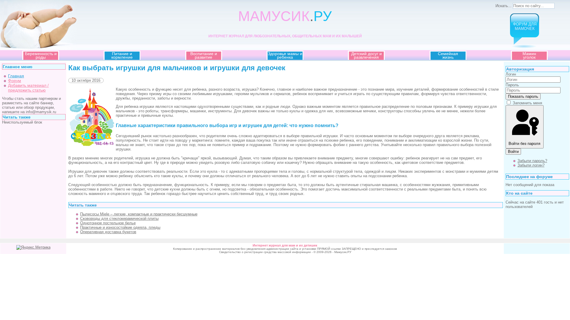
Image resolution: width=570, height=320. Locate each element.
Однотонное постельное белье (108, 223)
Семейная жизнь (448, 55)
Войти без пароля (524, 143)
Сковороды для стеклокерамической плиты (119, 218)
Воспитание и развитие (203, 55)
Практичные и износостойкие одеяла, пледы (120, 227)
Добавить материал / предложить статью (28, 87)
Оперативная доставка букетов (108, 232)
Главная (16, 75)
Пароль (512, 85)
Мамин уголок (529, 55)
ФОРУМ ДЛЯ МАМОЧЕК (524, 26)
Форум (14, 80)
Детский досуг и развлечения (366, 55)
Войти (513, 151)
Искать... (503, 6)
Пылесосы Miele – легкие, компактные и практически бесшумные (138, 214)
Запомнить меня (527, 103)
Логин (511, 74)
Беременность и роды (41, 55)
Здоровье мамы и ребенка (285, 55)
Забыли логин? (530, 165)
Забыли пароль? (532, 161)
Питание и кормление (122, 55)
